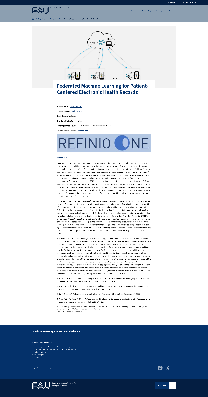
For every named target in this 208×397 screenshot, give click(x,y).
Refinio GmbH (83, 130)
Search (192, 2)
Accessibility (52, 368)
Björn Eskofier (76, 106)
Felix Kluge (77, 111)
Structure (182, 2)
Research (145, 11)
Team (133, 11)
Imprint (35, 368)
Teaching (159, 11)
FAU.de (172, 2)
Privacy (43, 368)
